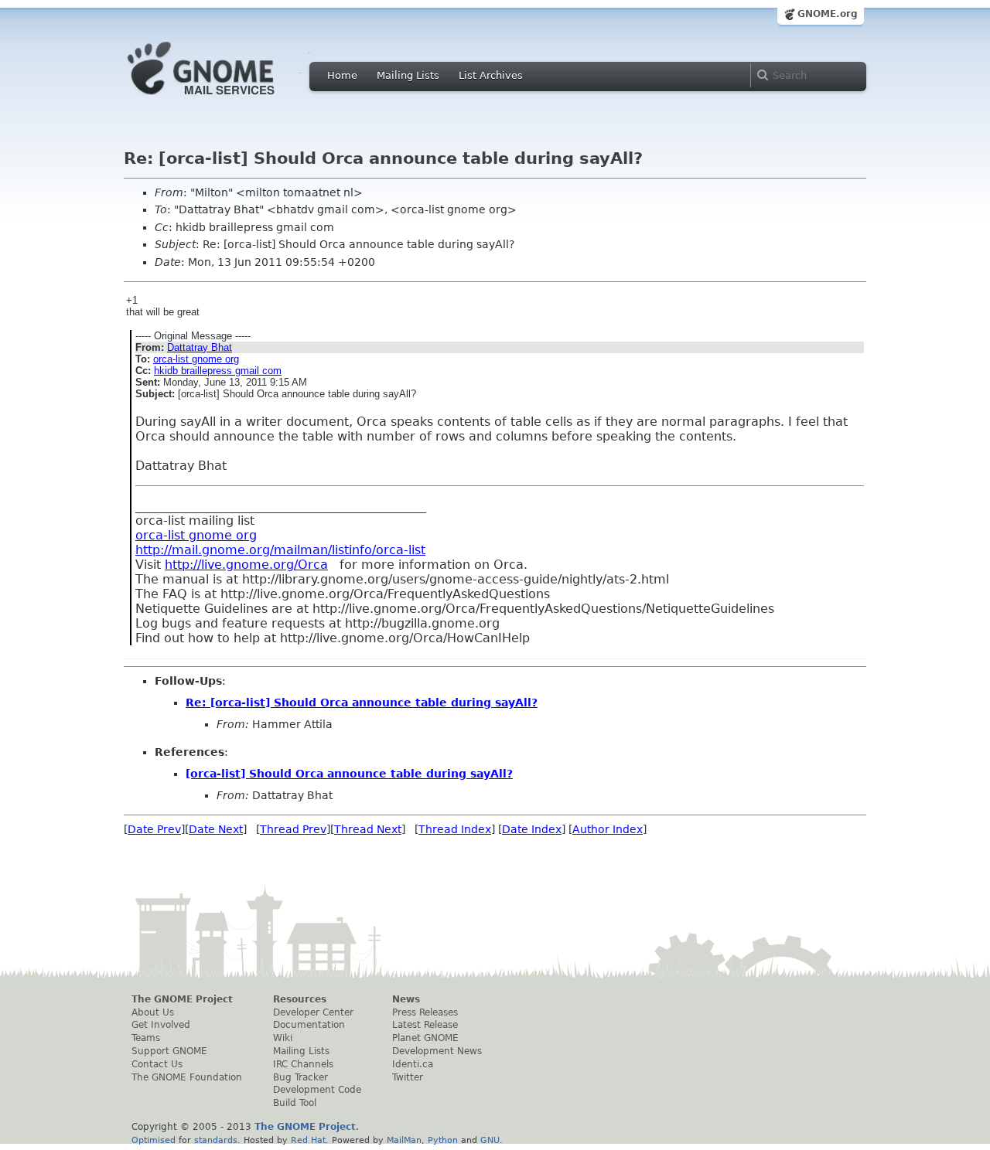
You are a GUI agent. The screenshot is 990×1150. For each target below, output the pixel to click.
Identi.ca (412, 1064)
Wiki (282, 1038)
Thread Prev (293, 829)
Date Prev (154, 829)
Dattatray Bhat (199, 347)
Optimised (153, 1140)
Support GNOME (169, 1051)
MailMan (404, 1140)
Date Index (532, 829)
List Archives (491, 75)
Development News (437, 1051)
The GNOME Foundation (186, 1077)
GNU (490, 1140)
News (406, 999)
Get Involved (160, 1024)
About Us (152, 1012)
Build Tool (294, 1102)
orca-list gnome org (196, 359)
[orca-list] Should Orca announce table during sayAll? (349, 773)
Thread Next (367, 829)
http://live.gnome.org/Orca (246, 564)
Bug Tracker (300, 1077)
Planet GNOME (425, 1038)
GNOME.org (827, 14)
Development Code (317, 1089)
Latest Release (425, 1024)
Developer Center (313, 1012)
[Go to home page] (224, 99)
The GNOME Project (182, 999)
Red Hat (308, 1140)
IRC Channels (303, 1064)
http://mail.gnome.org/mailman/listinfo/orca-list (280, 550)
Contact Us (157, 1064)
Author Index (607, 829)
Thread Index (454, 829)
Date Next (216, 829)
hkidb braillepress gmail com (218, 370)
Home (342, 75)
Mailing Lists (408, 75)
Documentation (309, 1024)
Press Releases (425, 1012)
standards (215, 1140)
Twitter (407, 1077)
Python (443, 1140)
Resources (299, 999)
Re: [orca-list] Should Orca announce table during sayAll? (362, 702)
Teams (145, 1038)
